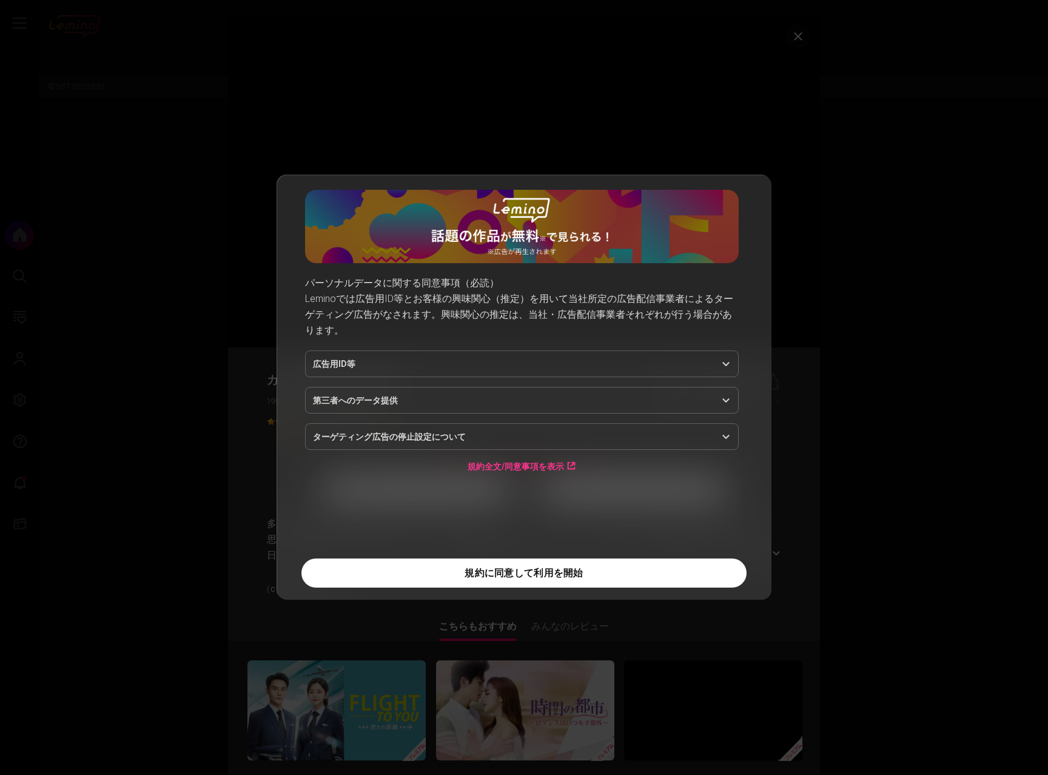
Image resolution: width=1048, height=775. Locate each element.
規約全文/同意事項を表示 (516, 466)
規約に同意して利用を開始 (524, 573)
